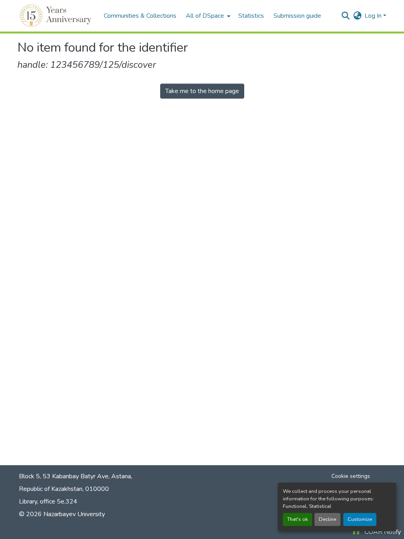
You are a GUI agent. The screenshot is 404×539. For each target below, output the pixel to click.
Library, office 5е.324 (48, 501)
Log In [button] (374, 15)
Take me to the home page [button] (202, 91)
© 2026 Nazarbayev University (62, 514)
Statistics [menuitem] (251, 15)
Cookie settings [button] (350, 476)
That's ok (297, 519)
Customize (360, 519)
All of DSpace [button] (205, 15)
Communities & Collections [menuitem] (140, 15)
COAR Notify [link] (383, 532)
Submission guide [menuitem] (297, 15)
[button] (56, 16)
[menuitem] (207, 16)
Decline (327, 519)
